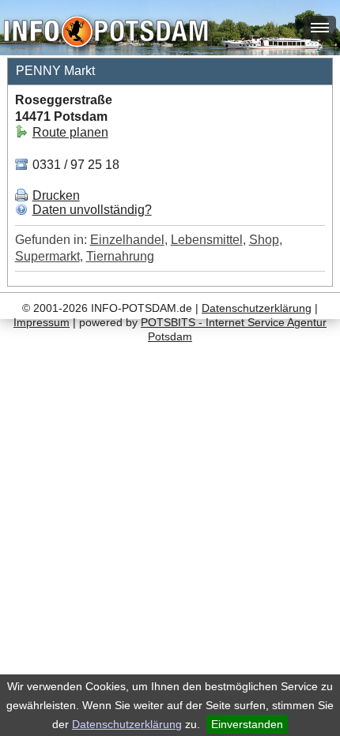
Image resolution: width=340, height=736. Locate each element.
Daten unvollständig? (92, 209)
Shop (264, 239)
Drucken (56, 195)
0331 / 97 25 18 (74, 164)
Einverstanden (247, 724)
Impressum (41, 322)
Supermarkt (47, 256)
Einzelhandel (127, 239)
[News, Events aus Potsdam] (106, 33)
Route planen (70, 132)
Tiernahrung (120, 256)
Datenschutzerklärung (127, 724)
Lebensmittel (207, 239)
